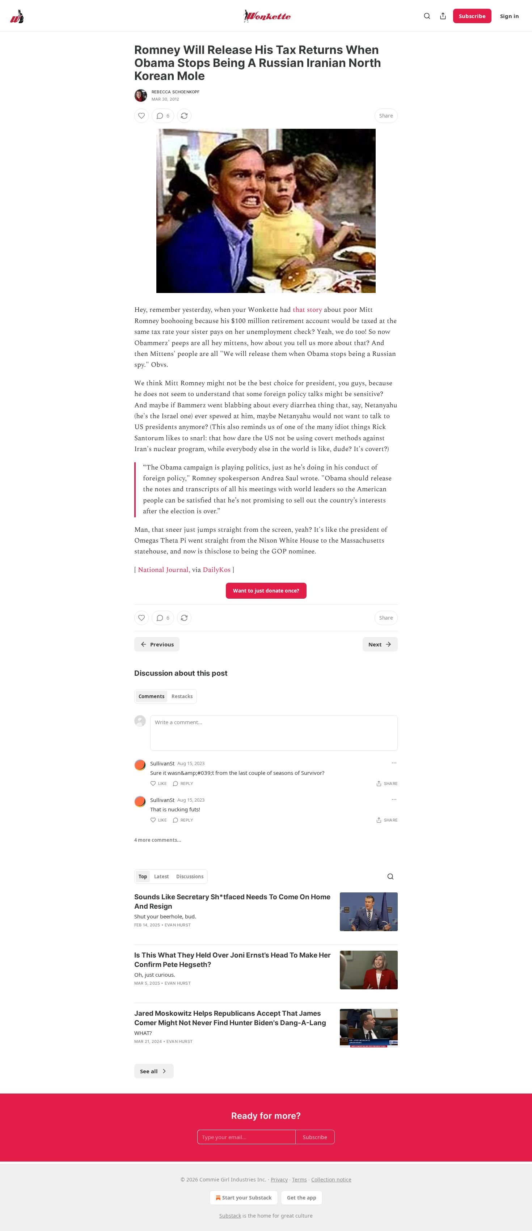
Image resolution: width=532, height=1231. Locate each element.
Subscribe (472, 16)
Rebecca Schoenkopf (176, 91)
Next (375, 644)
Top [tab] (143, 876)
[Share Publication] (443, 16)
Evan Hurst (178, 925)
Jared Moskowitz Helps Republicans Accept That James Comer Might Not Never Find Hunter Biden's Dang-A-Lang (230, 1018)
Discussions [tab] (189, 876)
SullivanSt (162, 763)
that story (307, 310)
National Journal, (164, 570)
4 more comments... (157, 840)
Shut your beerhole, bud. (165, 916)
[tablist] (165, 696)
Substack (230, 1215)
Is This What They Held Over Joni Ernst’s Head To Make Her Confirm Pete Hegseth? (232, 960)
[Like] (141, 116)
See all (149, 1071)
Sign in (509, 16)
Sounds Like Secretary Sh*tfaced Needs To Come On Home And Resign (232, 901)
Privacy (279, 1179)
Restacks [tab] (182, 696)
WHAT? (143, 1032)
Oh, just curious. (154, 974)
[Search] (427, 16)
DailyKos (217, 570)
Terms (299, 1179)
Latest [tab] (161, 876)
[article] (266, 916)
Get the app (301, 1197)
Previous (162, 644)
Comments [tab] (151, 696)
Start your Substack (247, 1197)
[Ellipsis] (394, 763)
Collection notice (331, 1179)
